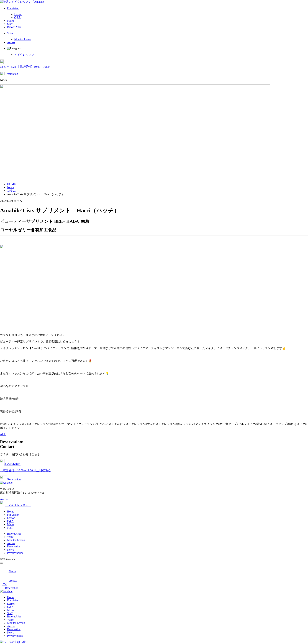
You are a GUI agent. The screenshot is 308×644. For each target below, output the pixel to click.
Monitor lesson (22, 39)
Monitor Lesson (16, 540)
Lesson (18, 14)
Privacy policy (15, 552)
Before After (14, 27)
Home (10, 511)
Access (11, 42)
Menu (10, 20)
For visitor (13, 8)
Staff (9, 23)
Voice (10, 33)
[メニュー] (1, 563)
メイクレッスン (24, 54)
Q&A (17, 17)
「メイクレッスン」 (18, 505)
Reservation (11, 73)
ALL (3, 434)
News (10, 549)
